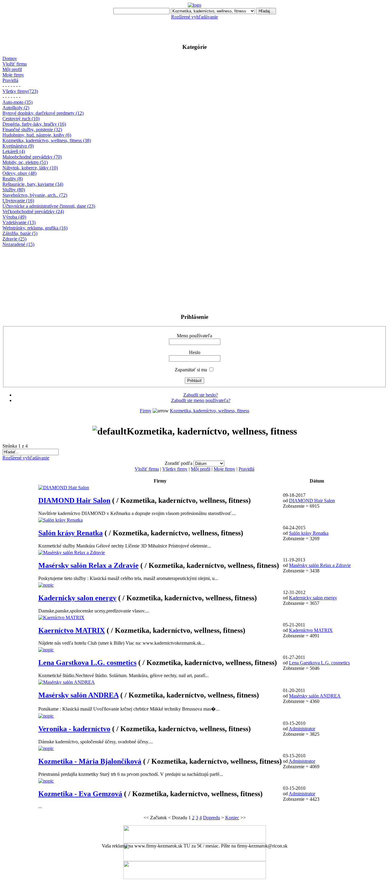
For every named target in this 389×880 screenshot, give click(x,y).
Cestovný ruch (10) (21, 118)
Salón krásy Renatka (70, 533)
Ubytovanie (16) (18, 200)
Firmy (145, 410)
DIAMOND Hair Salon (74, 500)
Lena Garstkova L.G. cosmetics (87, 663)
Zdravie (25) (14, 238)
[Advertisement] (194, 29)
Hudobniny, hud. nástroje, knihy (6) (36, 135)
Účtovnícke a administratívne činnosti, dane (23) (48, 206)
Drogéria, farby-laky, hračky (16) (34, 124)
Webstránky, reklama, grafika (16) (34, 227)
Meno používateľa (194, 335)
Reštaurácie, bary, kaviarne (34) (32, 184)
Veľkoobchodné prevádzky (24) (33, 211)
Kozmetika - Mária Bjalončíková (89, 761)
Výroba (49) (14, 217)
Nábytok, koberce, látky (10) (30, 167)
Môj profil (12, 69)
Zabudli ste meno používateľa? (200, 400)
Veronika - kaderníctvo (74, 729)
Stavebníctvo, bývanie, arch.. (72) (34, 195)
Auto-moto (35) (17, 102)
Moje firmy (13, 74)
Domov (9, 58)
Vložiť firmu (14, 64)
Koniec (232, 817)
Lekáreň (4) (13, 151)
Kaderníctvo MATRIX (311, 630)
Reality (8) (12, 178)
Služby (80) (13, 189)
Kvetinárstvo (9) (18, 145)
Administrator (302, 728)
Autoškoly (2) (15, 107)
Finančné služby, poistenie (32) (32, 129)
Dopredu (211, 817)
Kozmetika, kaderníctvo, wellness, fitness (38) (46, 140)
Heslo (194, 352)
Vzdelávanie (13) (19, 222)
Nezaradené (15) (18, 244)
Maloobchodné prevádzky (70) (32, 156)
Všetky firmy (175, 469)
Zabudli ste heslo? (200, 394)
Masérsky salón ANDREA (78, 695)
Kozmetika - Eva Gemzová (80, 794)
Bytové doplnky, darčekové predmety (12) (43, 113)
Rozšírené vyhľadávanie (194, 16)
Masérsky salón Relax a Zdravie (88, 565)
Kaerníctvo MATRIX (71, 630)
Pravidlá (10, 80)
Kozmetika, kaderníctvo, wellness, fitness (209, 410)
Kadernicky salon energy (77, 598)
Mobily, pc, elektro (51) (25, 162)
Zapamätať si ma (191, 369)
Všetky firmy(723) (20, 91)
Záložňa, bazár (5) (19, 233)
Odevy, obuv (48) (19, 173)
